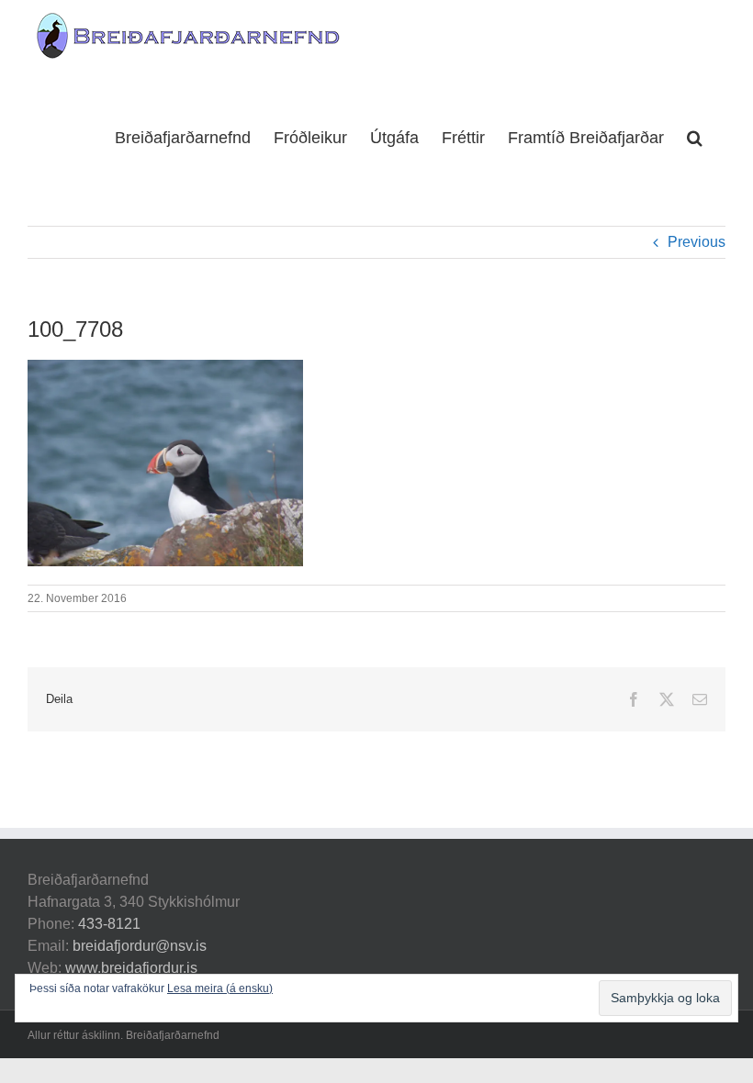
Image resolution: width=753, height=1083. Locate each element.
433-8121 (109, 924)
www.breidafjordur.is (131, 968)
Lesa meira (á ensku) (220, 988)
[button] (694, 135)
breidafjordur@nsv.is (140, 946)
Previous (696, 242)
